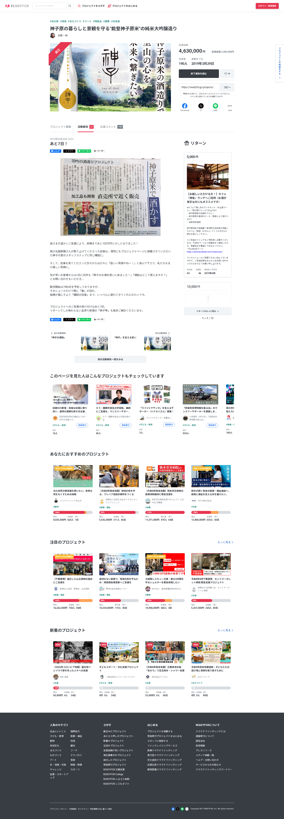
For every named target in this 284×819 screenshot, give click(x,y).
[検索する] (70, 6)
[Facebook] (184, 105)
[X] (201, 105)
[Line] (215, 105)
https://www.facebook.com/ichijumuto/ (205, 252)
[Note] (230, 105)
